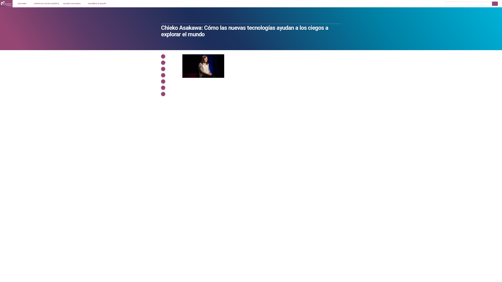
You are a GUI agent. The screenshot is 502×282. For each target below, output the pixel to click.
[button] (163, 56)
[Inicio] (6, 3)
